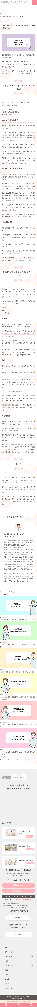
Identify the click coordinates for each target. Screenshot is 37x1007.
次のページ (11, 592)
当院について (8, 952)
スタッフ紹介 (8, 956)
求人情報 (6, 979)
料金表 (6, 970)
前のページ (3, 592)
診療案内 (6, 961)
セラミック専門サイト (10, 988)
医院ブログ (7, 983)
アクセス (6, 974)
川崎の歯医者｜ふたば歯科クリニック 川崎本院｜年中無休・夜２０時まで (18, 997)
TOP (5, 947)
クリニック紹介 (8, 965)
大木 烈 (12, 536)
